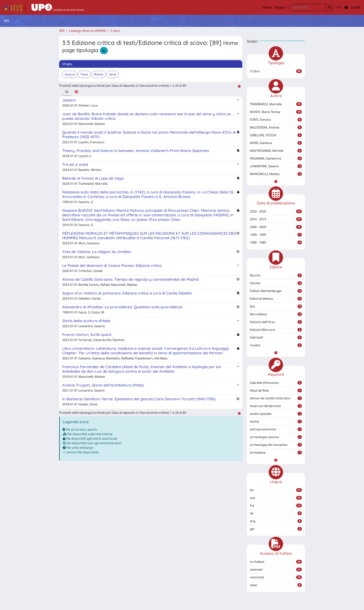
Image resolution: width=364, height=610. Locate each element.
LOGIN (355, 7)
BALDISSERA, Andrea (275, 127)
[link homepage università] (57, 7)
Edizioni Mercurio (275, 330)
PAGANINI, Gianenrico (275, 158)
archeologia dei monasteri (275, 445)
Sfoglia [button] (279, 7)
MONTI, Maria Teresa (275, 112)
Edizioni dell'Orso (275, 322)
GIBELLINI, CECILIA (275, 135)
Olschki (275, 283)
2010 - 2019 (275, 219)
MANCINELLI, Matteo (275, 174)
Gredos (275, 345)
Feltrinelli (275, 337)
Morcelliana (275, 314)
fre (275, 505)
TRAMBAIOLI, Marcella (275, 104)
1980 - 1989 (275, 242)
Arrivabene (275, 452)
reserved (275, 569)
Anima (275, 421)
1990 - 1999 (275, 235)
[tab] (67, 92)
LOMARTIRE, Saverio (275, 166)
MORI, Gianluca (275, 143)
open (275, 585)
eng (275, 521)
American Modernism (275, 406)
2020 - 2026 (275, 211)
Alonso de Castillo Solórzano (275, 398)
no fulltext (275, 562)
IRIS (62, 31)
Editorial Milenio (275, 299)
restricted (275, 577)
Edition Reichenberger (275, 291)
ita (275, 490)
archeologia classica (275, 437)
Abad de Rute (275, 390)
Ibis (275, 306)
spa (275, 498)
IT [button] (338, 7)
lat (275, 513)
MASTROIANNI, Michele (275, 151)
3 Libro (115, 31)
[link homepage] (13, 7)
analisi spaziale (275, 414)
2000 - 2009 (275, 227)
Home (266, 7)
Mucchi (275, 275)
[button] (275, 181)
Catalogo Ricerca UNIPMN (87, 31)
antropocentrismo (275, 429)
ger (275, 529)
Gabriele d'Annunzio (275, 383)
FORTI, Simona (275, 120)
